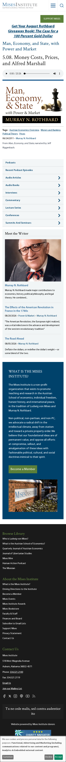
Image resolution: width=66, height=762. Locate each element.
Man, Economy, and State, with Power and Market (30, 47)
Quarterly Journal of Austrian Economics (22, 548)
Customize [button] (8, 757)
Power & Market (26, 316)
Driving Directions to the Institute (19, 589)
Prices (22, 134)
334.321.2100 (16, 672)
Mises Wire (7, 558)
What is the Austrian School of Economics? (23, 544)
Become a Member (22, 469)
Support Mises (52, 19)
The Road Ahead (14, 339)
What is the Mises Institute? (16, 584)
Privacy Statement (12, 633)
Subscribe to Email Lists (14, 623)
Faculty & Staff (9, 614)
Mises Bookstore (10, 609)
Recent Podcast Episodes (19, 170)
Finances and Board (12, 618)
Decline (48, 757)
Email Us (6, 683)
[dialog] (33, 749)
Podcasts (11, 163)
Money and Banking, (51, 130)
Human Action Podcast (14, 563)
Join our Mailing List (12, 689)
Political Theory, (10, 134)
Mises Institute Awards (13, 604)
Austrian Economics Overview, (24, 130)
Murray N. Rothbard (26, 138)
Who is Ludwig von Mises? (15, 539)
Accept (58, 757)
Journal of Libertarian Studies (17, 553)
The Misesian (8, 568)
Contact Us (8, 638)
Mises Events (8, 599)
